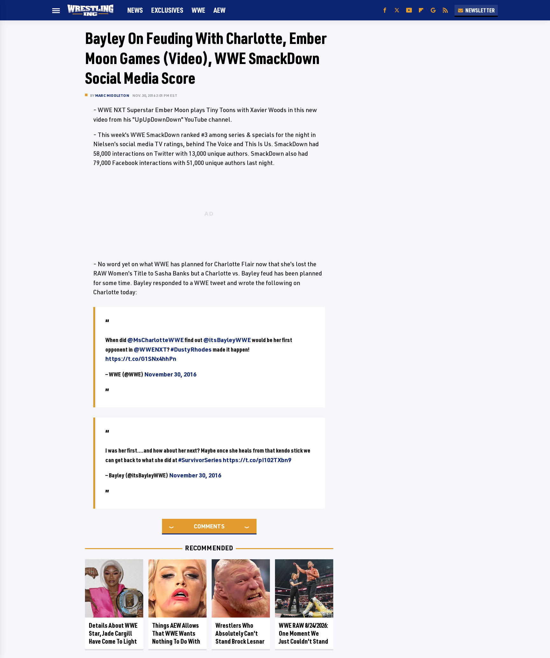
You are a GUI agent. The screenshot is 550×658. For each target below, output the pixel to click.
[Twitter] (397, 10)
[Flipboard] (421, 10)
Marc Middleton (112, 95)
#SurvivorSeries (200, 460)
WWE (198, 10)
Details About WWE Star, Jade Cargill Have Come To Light (113, 633)
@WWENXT (150, 349)
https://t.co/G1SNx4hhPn (140, 358)
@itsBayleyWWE (227, 340)
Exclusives (167, 10)
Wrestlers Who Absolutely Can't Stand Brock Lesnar (239, 633)
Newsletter (480, 10)
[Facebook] (385, 10)
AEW (219, 10)
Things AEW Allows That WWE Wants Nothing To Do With (176, 633)
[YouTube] (409, 10)
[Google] (433, 10)
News (135, 10)
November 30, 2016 (170, 374)
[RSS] (445, 10)
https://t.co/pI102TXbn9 (257, 460)
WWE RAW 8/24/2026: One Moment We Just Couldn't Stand (303, 633)
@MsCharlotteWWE (155, 340)
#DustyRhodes (191, 349)
